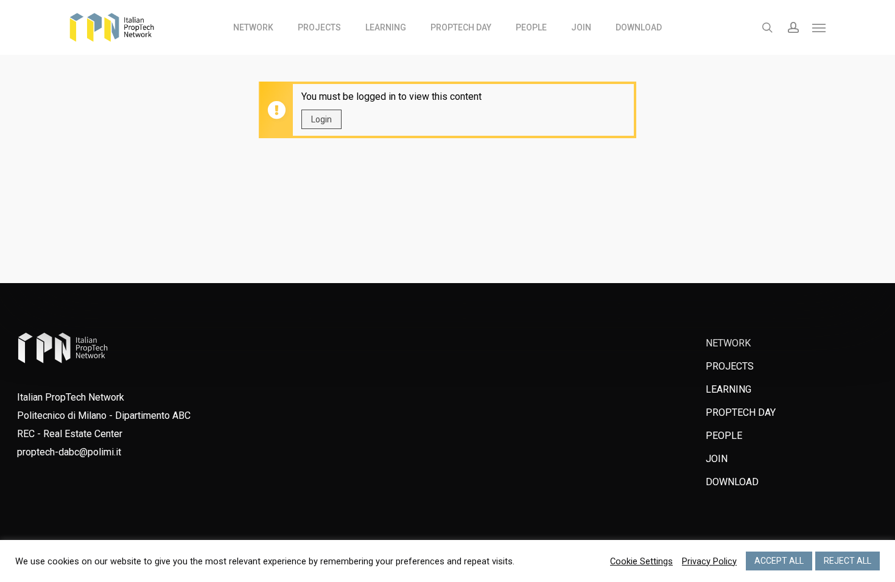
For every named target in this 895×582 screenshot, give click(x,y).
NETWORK (728, 343)
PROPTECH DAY (741, 412)
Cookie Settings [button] (641, 561)
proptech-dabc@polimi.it (69, 452)
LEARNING (728, 389)
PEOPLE (724, 435)
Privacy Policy (709, 561)
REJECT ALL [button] (847, 561)
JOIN (717, 459)
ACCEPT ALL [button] (779, 561)
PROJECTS (730, 366)
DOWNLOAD (732, 482)
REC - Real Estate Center (69, 434)
